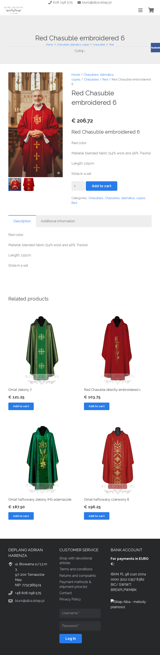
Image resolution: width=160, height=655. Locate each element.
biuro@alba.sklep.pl (30, 601)
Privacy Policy (70, 599)
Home (49, 44)
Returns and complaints (77, 576)
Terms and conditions (75, 569)
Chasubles (99, 44)
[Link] (13, 10)
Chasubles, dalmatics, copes (73, 44)
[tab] (22, 221)
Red (111, 44)
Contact (65, 593)
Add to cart (101, 186)
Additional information (58, 221)
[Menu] (140, 10)
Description (22, 221)
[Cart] (151, 10)
